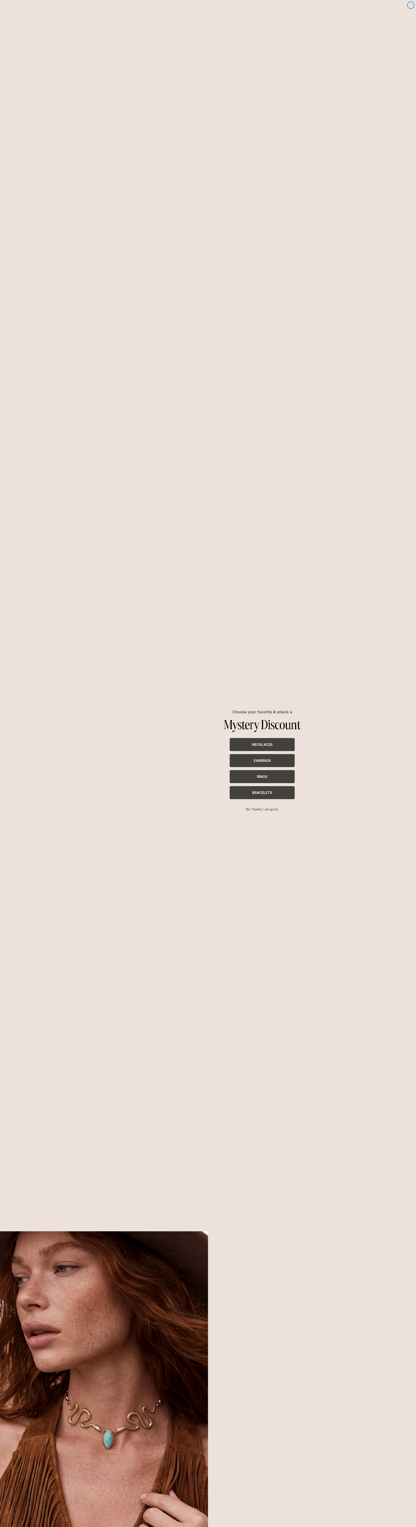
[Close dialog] (410, 5)
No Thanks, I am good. (262, 809)
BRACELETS (262, 792)
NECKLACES (262, 744)
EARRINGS (262, 760)
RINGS (262, 776)
